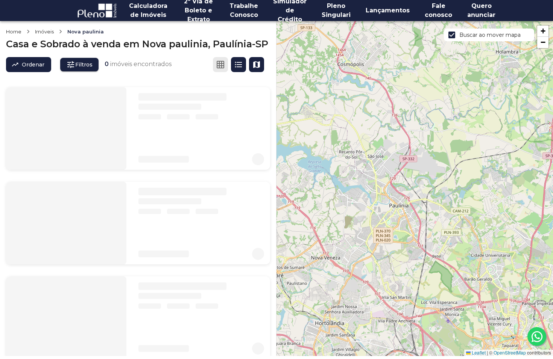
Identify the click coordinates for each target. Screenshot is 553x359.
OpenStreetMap (510, 352)
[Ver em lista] (238, 64)
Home (13, 32)
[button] (542, 31)
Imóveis (44, 32)
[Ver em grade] (220, 64)
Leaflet (478, 352)
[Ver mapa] (256, 64)
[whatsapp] (536, 336)
